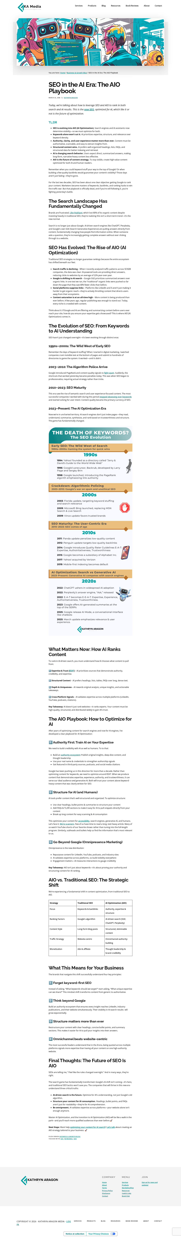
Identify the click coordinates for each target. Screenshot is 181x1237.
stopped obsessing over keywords (115, 396)
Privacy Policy (107, 1190)
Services (125, 1182)
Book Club (126, 1196)
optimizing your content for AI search (87, 1127)
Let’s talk (111, 1127)
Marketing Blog (128, 1188)
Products (125, 1185)
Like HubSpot (76, 212)
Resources (126, 1190)
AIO (62, 1139)
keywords (68, 1139)
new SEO (89, 109)
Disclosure (106, 1193)
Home (104, 1182)
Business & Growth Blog (70, 1136)
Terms (104, 1188)
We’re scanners (67, 824)
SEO (75, 1139)
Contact (105, 1196)
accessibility (84, 821)
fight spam (109, 373)
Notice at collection (75, 1234)
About (104, 1185)
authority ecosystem (70, 755)
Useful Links (126, 1193)
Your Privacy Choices (98, 1234)
